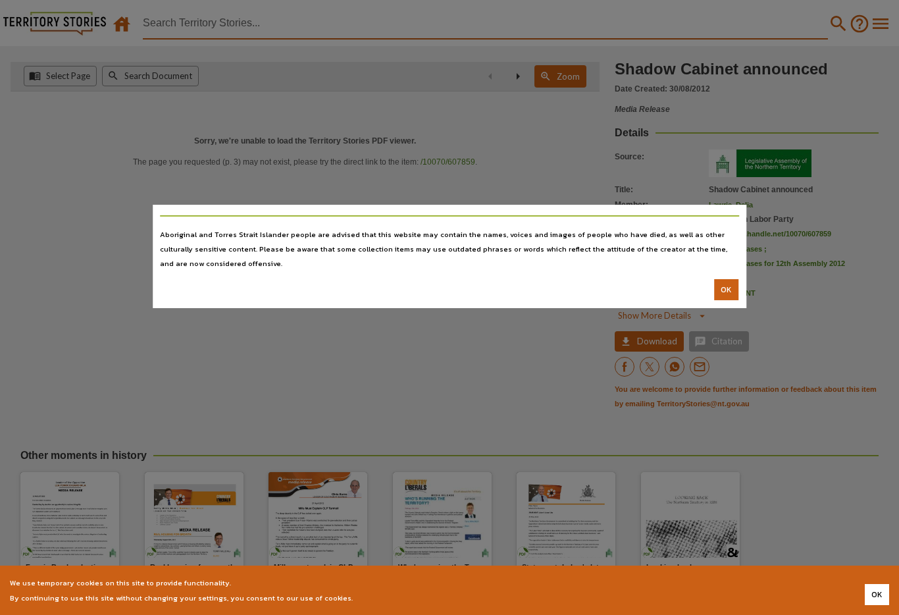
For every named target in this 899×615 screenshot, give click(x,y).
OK (726, 290)
